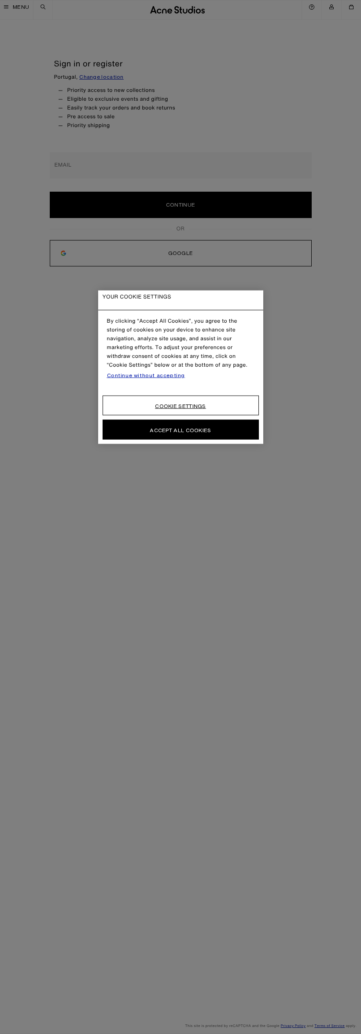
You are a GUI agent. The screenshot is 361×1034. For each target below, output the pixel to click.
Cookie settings (180, 405)
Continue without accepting (146, 375)
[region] (180, 367)
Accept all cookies (180, 429)
